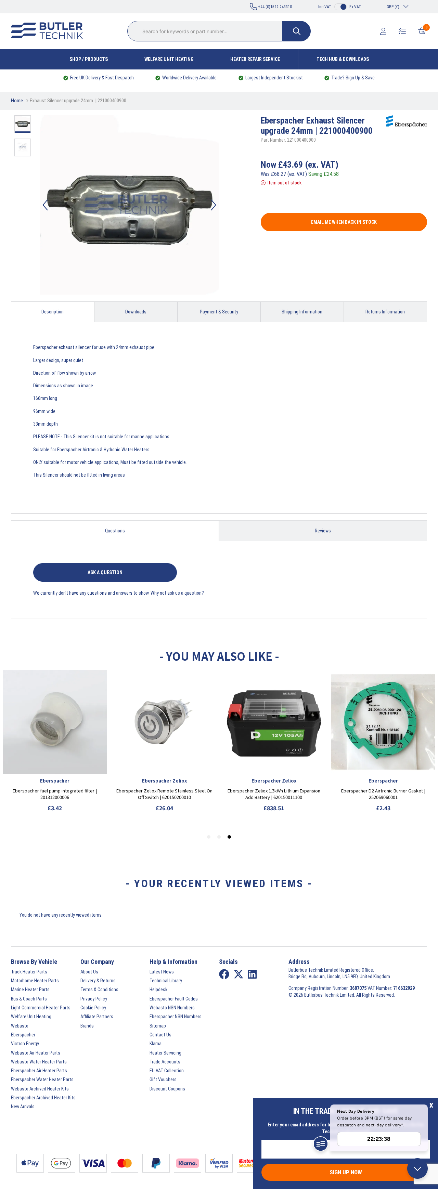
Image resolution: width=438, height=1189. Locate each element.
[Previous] (45, 205)
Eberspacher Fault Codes (174, 998)
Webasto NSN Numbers (172, 1007)
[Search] (297, 31)
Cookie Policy (93, 1007)
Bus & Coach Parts (29, 998)
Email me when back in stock (344, 222)
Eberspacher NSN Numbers (176, 1016)
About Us (89, 971)
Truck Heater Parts (29, 971)
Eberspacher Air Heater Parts (39, 1070)
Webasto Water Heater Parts (39, 1061)
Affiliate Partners (96, 1016)
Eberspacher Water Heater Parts (42, 1079)
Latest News (162, 971)
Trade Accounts (165, 1061)
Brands (87, 1026)
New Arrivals (23, 1106)
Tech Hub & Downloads (343, 59)
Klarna (156, 1043)
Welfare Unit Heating (169, 59)
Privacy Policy (93, 998)
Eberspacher (23, 1034)
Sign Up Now (346, 1172)
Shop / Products (88, 59)
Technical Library (166, 980)
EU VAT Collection (167, 1070)
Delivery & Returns (98, 980)
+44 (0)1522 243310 (274, 6)
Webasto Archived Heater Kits (40, 1088)
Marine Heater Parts (30, 989)
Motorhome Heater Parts (35, 980)
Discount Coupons (167, 1088)
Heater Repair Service (255, 59)
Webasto (19, 1026)
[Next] (213, 205)
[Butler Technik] (49, 31)
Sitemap (158, 1026)
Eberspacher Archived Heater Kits (43, 1097)
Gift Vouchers (163, 1079)
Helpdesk (158, 989)
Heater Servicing (165, 1053)
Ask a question (105, 572)
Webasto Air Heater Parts (35, 1053)
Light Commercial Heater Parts (40, 1007)
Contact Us (160, 1034)
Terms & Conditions (99, 989)
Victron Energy (25, 1043)
